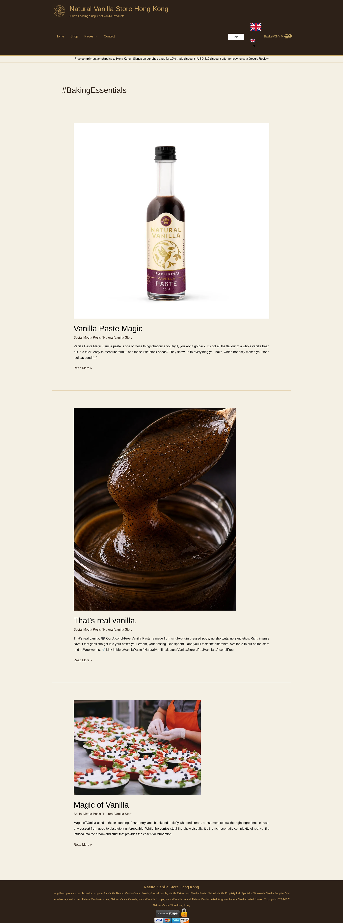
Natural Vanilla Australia (95, 899)
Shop (74, 36)
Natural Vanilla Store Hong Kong (118, 8)
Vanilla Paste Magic (108, 328)
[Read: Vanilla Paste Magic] (172, 220)
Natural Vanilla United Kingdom (210, 899)
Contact (109, 36)
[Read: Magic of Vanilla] (137, 747)
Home (60, 36)
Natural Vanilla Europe (151, 899)
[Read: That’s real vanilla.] (155, 509)
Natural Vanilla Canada (124, 899)
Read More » (83, 368)
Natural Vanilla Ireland (178, 899)
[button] (252, 43)
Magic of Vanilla (101, 804)
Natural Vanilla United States (245, 899)
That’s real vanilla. (105, 620)
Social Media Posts (87, 337)
